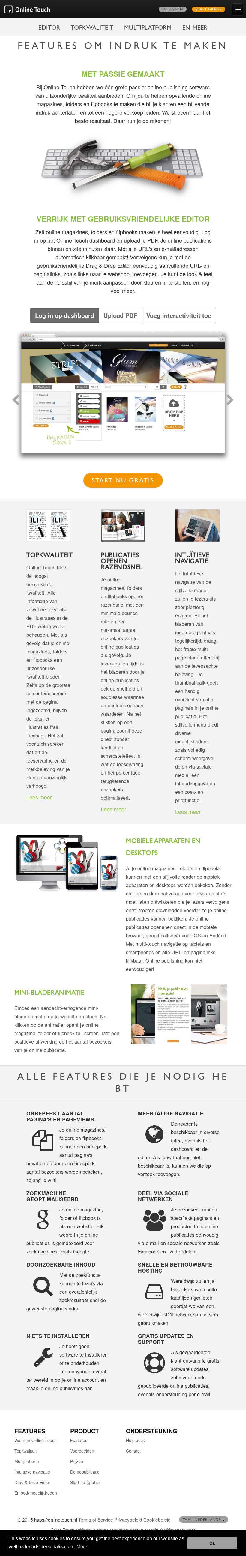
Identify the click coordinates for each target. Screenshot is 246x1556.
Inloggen (172, 10)
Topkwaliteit (92, 28)
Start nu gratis (123, 481)
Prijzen (76, 1461)
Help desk (135, 1440)
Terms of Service (95, 1519)
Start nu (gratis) (85, 1482)
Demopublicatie (85, 1472)
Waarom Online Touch (35, 1440)
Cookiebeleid (157, 1519)
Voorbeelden (82, 1451)
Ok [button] (212, 1543)
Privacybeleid (128, 1519)
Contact (133, 1451)
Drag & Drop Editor (32, 1482)
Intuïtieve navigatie (32, 1472)
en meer (195, 28)
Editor (49, 28)
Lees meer (39, 797)
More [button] (81, 1546)
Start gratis (209, 10)
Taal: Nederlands (202, 1520)
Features (78, 1440)
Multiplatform (148, 28)
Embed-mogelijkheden (35, 1493)
